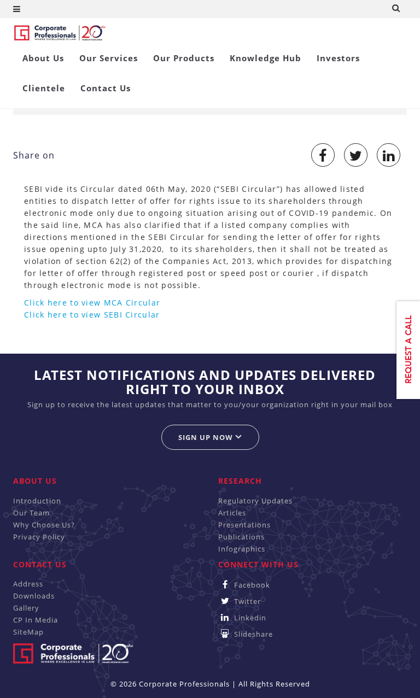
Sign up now (206, 437)
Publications (241, 537)
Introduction (37, 501)
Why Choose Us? (44, 525)
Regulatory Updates (255, 501)
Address (28, 584)
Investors (338, 57)
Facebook (251, 585)
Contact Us (105, 88)
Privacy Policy (39, 537)
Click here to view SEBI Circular (92, 314)
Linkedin (249, 618)
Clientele (43, 88)
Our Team (31, 513)
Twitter (246, 601)
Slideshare (252, 634)
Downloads (34, 596)
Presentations (244, 525)
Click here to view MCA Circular (92, 302)
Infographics (241, 549)
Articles (232, 513)
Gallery (26, 608)
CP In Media (35, 620)
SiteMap (28, 632)
